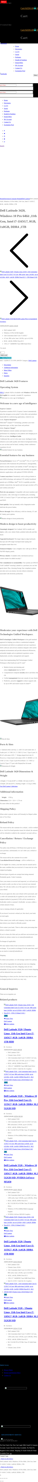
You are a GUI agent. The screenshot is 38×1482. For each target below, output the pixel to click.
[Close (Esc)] (6, 1478)
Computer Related (16, 199)
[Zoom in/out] (1, 1478)
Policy (6, 373)
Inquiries (6, 376)
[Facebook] (4, 131)
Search (2, 146)
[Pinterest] (4, 139)
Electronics (7, 199)
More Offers (7, 370)
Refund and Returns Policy (12, 1373)
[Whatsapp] (4, 141)
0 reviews (3, 321)
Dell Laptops (26, 199)
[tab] (21, 365)
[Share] (4, 1478)
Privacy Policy (8, 1370)
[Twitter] (4, 133)
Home (2, 199)
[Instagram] (4, 136)
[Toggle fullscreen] (3, 1478)
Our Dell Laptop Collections (9, 786)
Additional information (11, 367)
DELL (2, 392)
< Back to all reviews (6, 1459)
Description (7, 365)
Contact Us (7, 1375)
